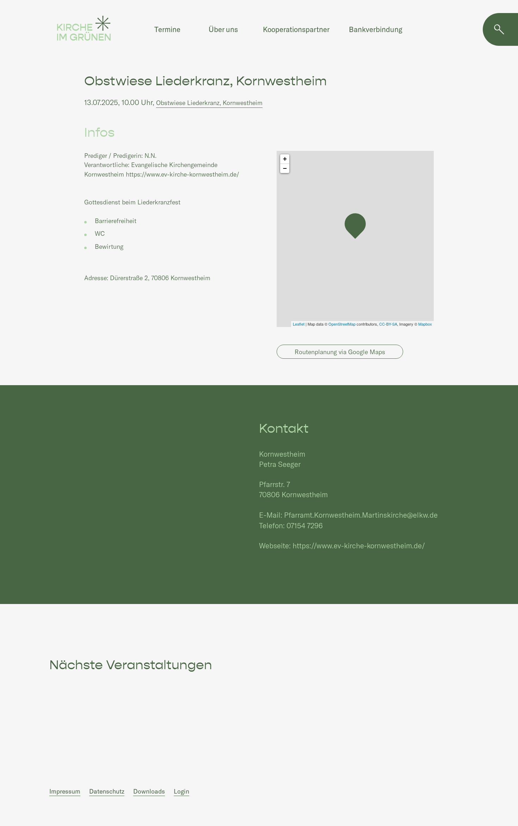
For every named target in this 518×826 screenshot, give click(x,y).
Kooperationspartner (296, 29)
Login (181, 791)
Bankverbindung (375, 29)
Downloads (149, 791)
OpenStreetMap (342, 324)
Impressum (64, 791)
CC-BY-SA (388, 324)
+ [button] (285, 158)
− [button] (285, 168)
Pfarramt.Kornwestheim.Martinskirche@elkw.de (361, 514)
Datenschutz (106, 791)
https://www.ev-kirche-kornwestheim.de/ (358, 545)
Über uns (223, 29)
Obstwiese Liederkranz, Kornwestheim (209, 102)
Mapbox (425, 324)
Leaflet (298, 324)
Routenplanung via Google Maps (340, 352)
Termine (167, 29)
